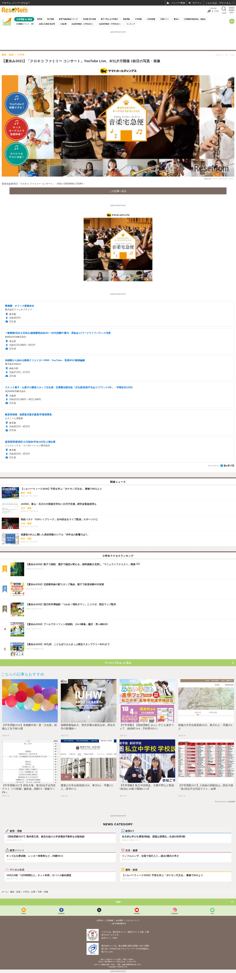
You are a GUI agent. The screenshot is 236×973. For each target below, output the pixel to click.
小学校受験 (151, 19)
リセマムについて (132, 920)
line (212, 913)
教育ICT (129, 831)
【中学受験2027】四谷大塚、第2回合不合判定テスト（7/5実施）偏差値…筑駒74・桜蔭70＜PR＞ (29, 789)
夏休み (176, 19)
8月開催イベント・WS (25, 24)
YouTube (137, 913)
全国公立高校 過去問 (47, 24)
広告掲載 (109, 920)
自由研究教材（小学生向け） (83, 24)
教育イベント (17, 850)
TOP (118, 902)
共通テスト (164, 19)
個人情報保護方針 (119, 923)
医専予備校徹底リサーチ (68, 19)
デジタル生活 (17, 869)
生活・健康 (131, 850)
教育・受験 (16, 831)
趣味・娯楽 (131, 869)
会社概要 (119, 920)
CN (216, 11)
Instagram (174, 913)
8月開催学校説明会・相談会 (195, 19)
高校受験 (126, 19)
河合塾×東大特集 (89, 19)
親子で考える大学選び (109, 19)
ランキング (130, 24)
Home (24, 913)
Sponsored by (213, 465)
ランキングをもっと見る (118, 662)
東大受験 (50, 19)
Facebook (61, 913)
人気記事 (63, 24)
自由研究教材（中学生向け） (110, 24)
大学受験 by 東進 (24, 19)
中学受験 (138, 19)
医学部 (39, 19)
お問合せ (100, 920)
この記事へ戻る (118, 191)
